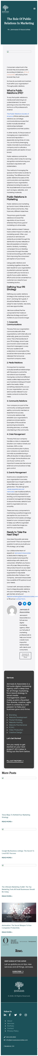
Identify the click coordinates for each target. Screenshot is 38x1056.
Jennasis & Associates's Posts (25, 655)
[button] (34, 8)
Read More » (7, 821)
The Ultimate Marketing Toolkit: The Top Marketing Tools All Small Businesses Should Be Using (18, 889)
